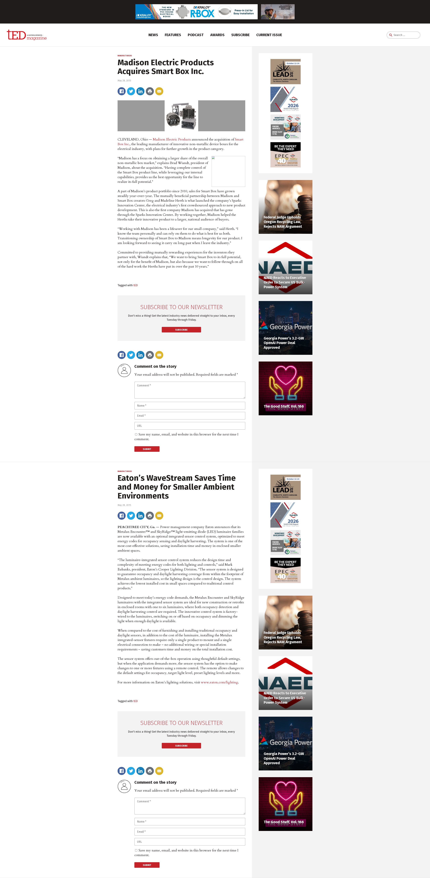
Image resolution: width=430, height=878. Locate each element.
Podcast (196, 35)
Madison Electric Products (172, 139)
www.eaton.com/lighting (219, 682)
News (153, 35)
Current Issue (269, 35)
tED (135, 285)
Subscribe (240, 35)
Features (173, 35)
